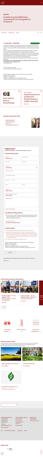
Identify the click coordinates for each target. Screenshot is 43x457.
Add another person (10, 209)
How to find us (21, 329)
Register (10, 252)
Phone (24, 184)
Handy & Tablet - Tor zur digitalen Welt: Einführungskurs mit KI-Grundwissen (9, 298)
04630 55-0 (3, 424)
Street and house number (10, 175)
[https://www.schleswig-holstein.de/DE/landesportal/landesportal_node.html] (22, 449)
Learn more (26, 104)
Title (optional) (25, 157)
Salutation (7, 157)
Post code (7, 180)
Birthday (7, 166)
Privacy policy (19, 430)
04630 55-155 (8, 123)
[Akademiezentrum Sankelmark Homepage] (2, 2)
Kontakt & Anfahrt (4, 427)
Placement (7, 189)
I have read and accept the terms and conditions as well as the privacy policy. (19, 230)
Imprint (25, 430)
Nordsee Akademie (29, 363)
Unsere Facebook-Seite (34, 420)
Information (4, 32)
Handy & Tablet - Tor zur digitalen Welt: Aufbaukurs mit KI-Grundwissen (28, 297)
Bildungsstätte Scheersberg (10, 363)
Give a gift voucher (7, 330)
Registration (11, 32)
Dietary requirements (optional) (11, 193)
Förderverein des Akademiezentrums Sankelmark (19, 422)
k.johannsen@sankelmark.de (12, 125)
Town (14, 180)
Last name (24, 161)
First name (7, 161)
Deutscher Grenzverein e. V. (10, 387)
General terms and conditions (10, 430)
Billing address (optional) (10, 221)
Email (7, 184)
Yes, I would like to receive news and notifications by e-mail (16, 239)
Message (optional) (9, 198)
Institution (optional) (9, 170)
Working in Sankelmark (35, 330)
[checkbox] (2, 453)
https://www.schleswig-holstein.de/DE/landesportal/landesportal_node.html (10, 449)
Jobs (2, 430)
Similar (17, 32)
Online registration (35, 43)
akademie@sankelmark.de (6, 425)
